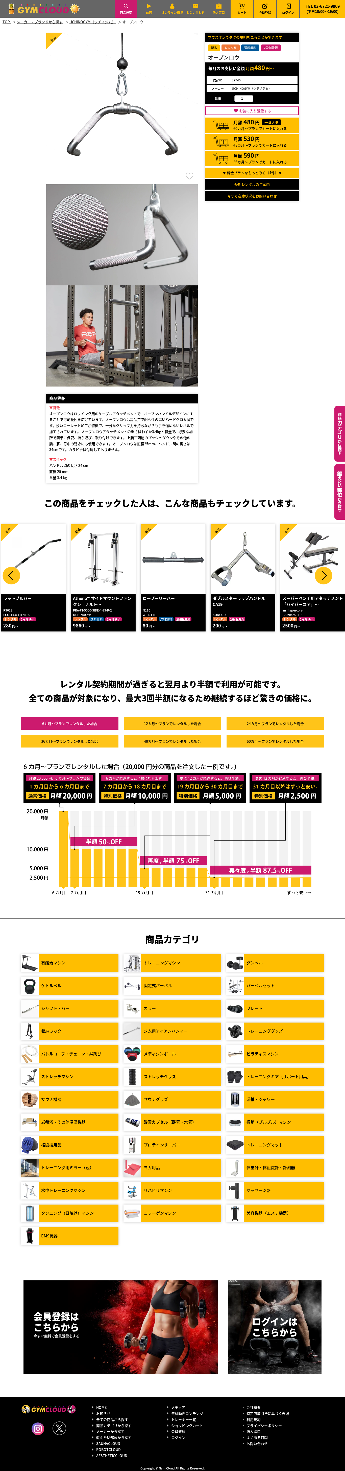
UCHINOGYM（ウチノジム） (252, 88)
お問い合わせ (195, 12)
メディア (178, 1407)
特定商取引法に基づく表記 (268, 1413)
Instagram (38, 1428)
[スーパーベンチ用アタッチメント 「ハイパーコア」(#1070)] (312, 559)
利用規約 (254, 1419)
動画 (149, 12)
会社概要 (254, 1407)
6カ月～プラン (69, 723)
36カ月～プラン (69, 741)
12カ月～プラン (172, 723)
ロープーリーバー (159, 598)
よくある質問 (257, 1437)
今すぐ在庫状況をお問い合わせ (252, 195)
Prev (11, 575)
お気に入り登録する (255, 110)
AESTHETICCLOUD (111, 1455)
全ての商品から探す (112, 1419)
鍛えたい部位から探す (339, 492)
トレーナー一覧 (183, 1419)
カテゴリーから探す (339, 434)
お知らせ (103, 1413)
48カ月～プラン (172, 741)
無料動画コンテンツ (187, 1413)
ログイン (288, 12)
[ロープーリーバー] (173, 559)
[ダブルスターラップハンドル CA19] (243, 559)
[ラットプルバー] (33, 559)
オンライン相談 (172, 12)
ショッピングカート (187, 1425)
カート (242, 9)
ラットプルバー (17, 598)
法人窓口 (219, 12)
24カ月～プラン (275, 723)
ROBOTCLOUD (108, 1449)
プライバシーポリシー (264, 1425)
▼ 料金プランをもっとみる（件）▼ (252, 172)
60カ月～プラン (275, 741)
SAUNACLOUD (108, 1443)
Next (323, 575)
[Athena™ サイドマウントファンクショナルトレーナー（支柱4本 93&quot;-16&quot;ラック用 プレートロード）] (103, 559)
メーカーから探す (110, 1431)
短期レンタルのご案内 (252, 184)
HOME (101, 1407)
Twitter (59, 1428)
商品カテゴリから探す (114, 1425)
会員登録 (265, 12)
